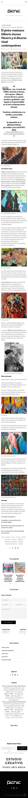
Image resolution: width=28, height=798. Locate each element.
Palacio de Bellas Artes (11, 543)
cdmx (13, 537)
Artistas (8, 537)
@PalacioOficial (14, 124)
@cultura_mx (9, 89)
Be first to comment (16, 49)
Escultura (7, 539)
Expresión (20, 539)
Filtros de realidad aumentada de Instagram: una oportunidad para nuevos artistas (8, 578)
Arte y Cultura (6, 25)
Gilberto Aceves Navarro (11, 541)
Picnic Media (11, 795)
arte (3, 537)
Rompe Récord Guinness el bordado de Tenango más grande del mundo (19, 578)
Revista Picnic (5, 647)
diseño (23, 537)
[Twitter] (12, 675)
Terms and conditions (8, 650)
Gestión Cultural (6, 659)
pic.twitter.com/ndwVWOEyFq (14, 128)
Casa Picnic (5, 653)
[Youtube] (15, 675)
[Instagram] (18, 675)
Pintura (20, 543)
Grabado (21, 541)
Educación (4, 656)
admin (24, 49)
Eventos (14, 539)
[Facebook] (10, 675)
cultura (18, 537)
